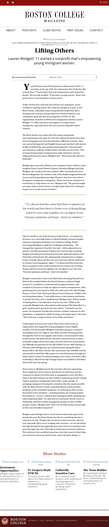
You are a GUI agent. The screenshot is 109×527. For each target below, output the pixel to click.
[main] (54, 277)
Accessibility (33, 520)
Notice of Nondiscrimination (66, 520)
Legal (41, 520)
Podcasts (29, 30)
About (11, 30)
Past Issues (75, 30)
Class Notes (52, 30)
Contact (96, 30)
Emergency (50, 520)
